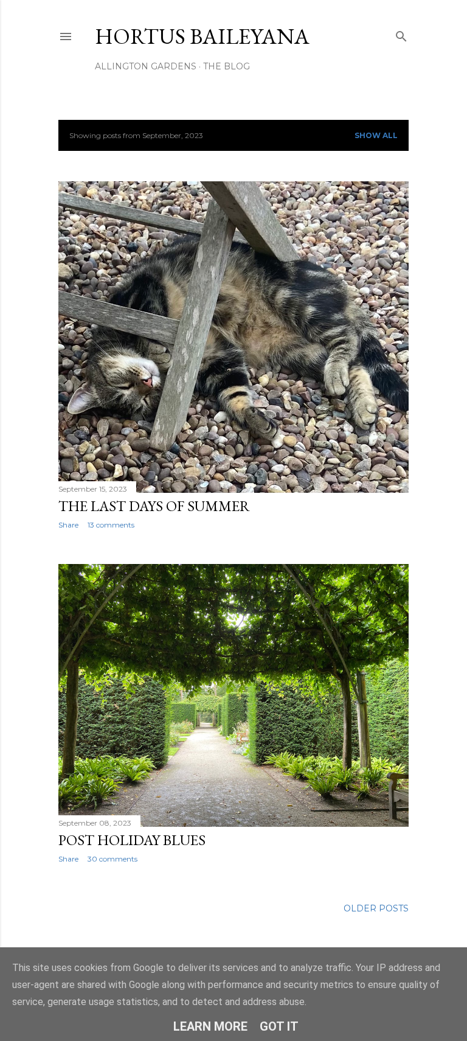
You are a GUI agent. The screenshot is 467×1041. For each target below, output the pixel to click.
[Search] (401, 34)
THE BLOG (226, 66)
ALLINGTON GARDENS (145, 66)
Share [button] (68, 524)
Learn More (210, 1026)
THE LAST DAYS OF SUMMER (154, 505)
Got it (279, 1026)
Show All (376, 135)
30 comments (112, 858)
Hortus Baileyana (202, 36)
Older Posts (376, 908)
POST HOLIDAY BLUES (132, 839)
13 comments (111, 524)
